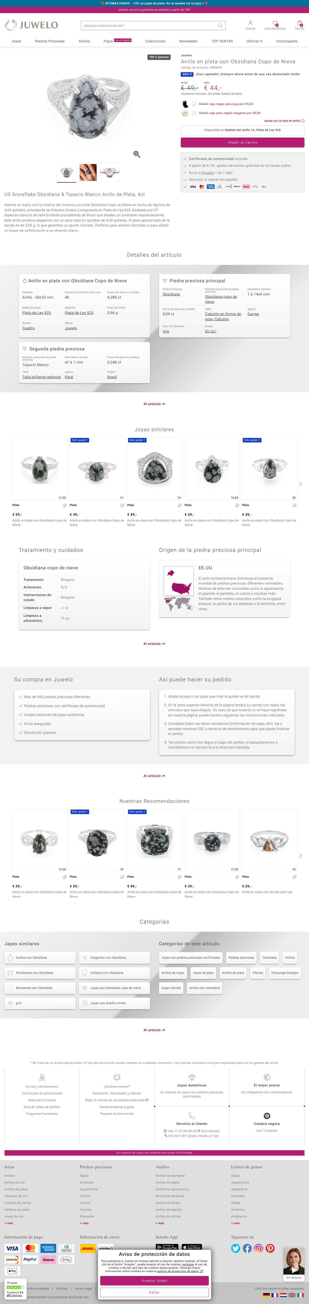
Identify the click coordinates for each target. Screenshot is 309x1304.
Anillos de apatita (169, 1210)
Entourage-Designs (284, 973)
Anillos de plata (233, 973)
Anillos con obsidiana (204, 988)
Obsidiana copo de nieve (221, 299)
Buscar (221, 25)
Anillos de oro (15, 1182)
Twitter (235, 1248)
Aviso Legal (83, 1289)
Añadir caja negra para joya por (226, 104)
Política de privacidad (33, 1289)
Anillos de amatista (170, 1196)
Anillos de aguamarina (172, 1189)
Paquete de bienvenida (117, 1114)
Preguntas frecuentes (42, 1114)
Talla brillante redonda (41, 377)
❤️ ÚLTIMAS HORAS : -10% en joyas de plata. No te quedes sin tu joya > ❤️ (154, 3)
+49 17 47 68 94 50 (182, 1131)
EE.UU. (211, 331)
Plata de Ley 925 (36, 313)
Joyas (16, 41)
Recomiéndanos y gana (117, 1107)
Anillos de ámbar (168, 1203)
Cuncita (85, 1210)
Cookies (62, 1289)
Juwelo (71, 328)
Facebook (247, 1248)
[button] (250, 26)
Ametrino (238, 1210)
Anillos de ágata (168, 1182)
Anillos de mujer (173, 973)
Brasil (112, 377)
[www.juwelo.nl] (283, 1295)
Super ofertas (171, 988)
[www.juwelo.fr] (274, 1295)
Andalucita (239, 1216)
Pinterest (270, 1248)
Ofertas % (255, 41)
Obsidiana (171, 294)
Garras (253, 314)
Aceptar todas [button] (154, 1280)
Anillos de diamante (170, 1176)
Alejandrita (239, 1189)
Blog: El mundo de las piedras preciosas (115, 1100)
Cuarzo (85, 1203)
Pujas (117, 41)
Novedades (188, 41)
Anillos (84, 41)
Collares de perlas (18, 1203)
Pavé (69, 377)
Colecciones (155, 41)
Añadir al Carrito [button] (243, 142)
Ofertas (257, 973)
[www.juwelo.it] (300, 1295)
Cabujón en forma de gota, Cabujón (223, 316)
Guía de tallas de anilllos (42, 1107)
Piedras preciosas (241, 958)
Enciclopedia (286, 41)
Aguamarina (240, 1182)
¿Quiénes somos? (117, 1087)
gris (166, 331)
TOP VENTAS (222, 41)
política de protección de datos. (178, 1271)
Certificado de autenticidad (42, 1093)
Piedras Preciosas (50, 41)
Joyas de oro (14, 1216)
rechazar (188, 1265)
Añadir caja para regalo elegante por (229, 113)
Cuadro (28, 328)
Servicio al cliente (191, 1123)
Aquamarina (89, 1189)
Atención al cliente (42, 1100)
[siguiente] (300, 484)
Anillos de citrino (168, 1216)
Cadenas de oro (16, 1196)
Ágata (84, 1176)
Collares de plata (17, 1210)
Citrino (85, 1196)
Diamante (87, 1216)
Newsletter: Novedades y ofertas (117, 1093)
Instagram (258, 1248)
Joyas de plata (203, 973)
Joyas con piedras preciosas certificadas (191, 958)
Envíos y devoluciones (42, 1087)
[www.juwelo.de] (266, 1295)
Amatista (86, 1182)
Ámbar (236, 1203)
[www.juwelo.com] (292, 1295)
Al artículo (152, 404)
